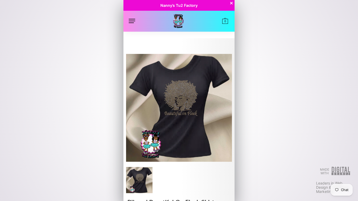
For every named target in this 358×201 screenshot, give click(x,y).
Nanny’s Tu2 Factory (179, 5)
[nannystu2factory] (178, 20)
